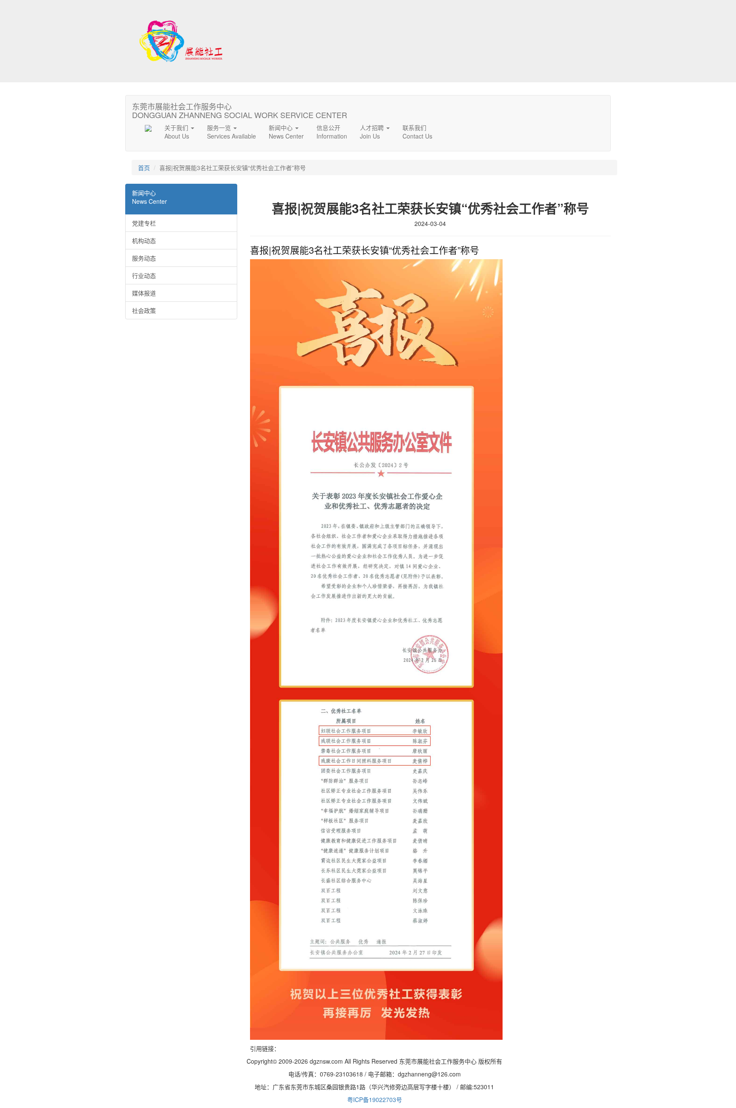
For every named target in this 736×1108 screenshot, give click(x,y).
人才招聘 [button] (372, 131)
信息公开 (331, 131)
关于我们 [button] (177, 131)
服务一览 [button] (231, 131)
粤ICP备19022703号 (374, 1099)
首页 (144, 167)
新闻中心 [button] (286, 131)
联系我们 (417, 131)
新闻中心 (149, 196)
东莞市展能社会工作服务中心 (239, 109)
